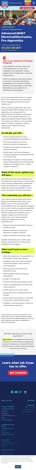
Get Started (27, 8)
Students (4, 411)
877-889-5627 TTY (28, 411)
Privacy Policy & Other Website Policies (10, 442)
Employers (4, 413)
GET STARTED (6, 420)
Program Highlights (8, 406)
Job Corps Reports (5, 441)
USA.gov (3, 451)
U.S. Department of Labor (7, 452)
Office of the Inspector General (8, 455)
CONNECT (27, 1)
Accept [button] (18, 466)
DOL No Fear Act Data (6, 453)
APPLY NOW (27, 4)
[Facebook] (12, 392)
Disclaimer (3, 446)
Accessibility (4, 445)
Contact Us (31, 405)
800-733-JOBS (30, 407)
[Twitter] (22, 392)
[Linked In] (25, 392)
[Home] (4, 5)
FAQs (3, 418)
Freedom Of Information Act (7, 444)
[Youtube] (16, 392)
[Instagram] (20, 392)
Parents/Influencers (8, 415)
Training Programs (8, 27)
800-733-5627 (30, 409)
